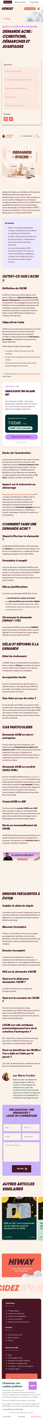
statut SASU (22, 779)
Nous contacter (30, 8)
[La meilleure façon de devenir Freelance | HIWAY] (8, 8)
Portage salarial (34, 2)
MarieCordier (26, 1075)
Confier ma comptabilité (17, 1316)
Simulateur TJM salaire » (21, 437)
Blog (9, 1355)
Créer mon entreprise (16, 1313)
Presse (10, 1340)
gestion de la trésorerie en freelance (19, 494)
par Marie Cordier (9, 136)
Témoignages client (15, 1358)
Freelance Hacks (14, 1369)
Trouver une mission (15, 1319)
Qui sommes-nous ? (15, 1335)
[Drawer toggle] (38, 8)
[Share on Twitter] (6, 119)
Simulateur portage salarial (17, 1363)
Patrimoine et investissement (18, 1322)
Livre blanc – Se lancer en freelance (20, 1366)
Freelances (7, 2)
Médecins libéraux (20, 2)
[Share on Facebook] (11, 119)
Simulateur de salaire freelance (19, 1361)
